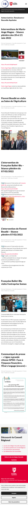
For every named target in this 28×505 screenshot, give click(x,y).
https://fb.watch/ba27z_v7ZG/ (17, 196)
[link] (6, 68)
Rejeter (14, 497)
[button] (26, 4)
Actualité (12, 44)
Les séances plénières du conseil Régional (14, 447)
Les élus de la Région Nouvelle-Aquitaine (14, 445)
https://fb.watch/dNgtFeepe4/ (9, 64)
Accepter (14, 493)
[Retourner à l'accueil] (9, 4)
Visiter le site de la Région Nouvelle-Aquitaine (14, 458)
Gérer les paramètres (14, 502)
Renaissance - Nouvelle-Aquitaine (13, 43)
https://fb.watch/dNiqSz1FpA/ (9, 82)
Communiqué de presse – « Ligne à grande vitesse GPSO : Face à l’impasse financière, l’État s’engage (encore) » (14, 360)
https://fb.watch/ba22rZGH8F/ (9, 189)
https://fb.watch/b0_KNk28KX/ (9, 254)
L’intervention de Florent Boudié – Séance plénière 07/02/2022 (14, 231)
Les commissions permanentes (12, 449)
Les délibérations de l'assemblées (12, 451)
